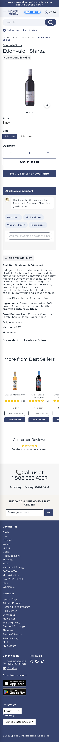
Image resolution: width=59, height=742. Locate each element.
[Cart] (54, 12)
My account (9, 646)
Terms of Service (12, 634)
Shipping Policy (11, 622)
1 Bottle (10, 136)
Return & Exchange (14, 626)
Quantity (9, 145)
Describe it (13, 217)
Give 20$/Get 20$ (13, 579)
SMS (5, 642)
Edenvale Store (12, 45)
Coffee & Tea (10, 571)
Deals (6, 532)
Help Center (10, 610)
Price (6, 118)
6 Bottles (26, 136)
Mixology (8, 559)
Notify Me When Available (29, 173)
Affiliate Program (12, 603)
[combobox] (29, 22)
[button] (12, 400)
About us (8, 630)
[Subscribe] (48, 512)
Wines (23, 37)
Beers (6, 551)
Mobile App (9, 618)
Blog (5, 583)
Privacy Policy (11, 638)
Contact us (9, 614)
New (5, 536)
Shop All (7, 540)
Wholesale (9, 587)
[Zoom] (47, 105)
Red (32, 37)
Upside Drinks (10, 37)
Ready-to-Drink (11, 555)
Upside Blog (10, 599)
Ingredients (38, 225)
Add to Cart (14, 419)
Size (6, 130)
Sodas (6, 563)
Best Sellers (42, 359)
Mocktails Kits (11, 575)
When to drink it (16, 225)
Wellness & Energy (13, 567)
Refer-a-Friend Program (16, 607)
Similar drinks (33, 217)
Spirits (6, 548)
